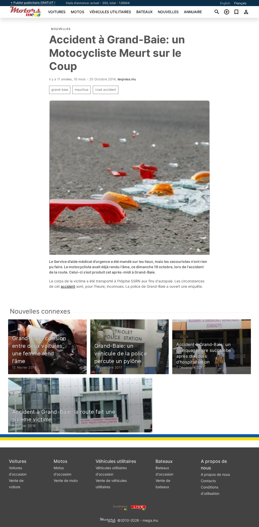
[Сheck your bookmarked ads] (236, 12)
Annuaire (193, 12)
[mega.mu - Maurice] (107, 520)
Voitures (57, 12)
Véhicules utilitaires (110, 12)
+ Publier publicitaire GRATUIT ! (33, 3)
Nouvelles (168, 12)
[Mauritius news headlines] (138, 507)
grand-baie (59, 90)
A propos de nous (215, 474)
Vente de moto (66, 480)
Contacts (208, 481)
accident (68, 286)
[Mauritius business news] (120, 507)
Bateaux (144, 12)
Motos (77, 12)
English (225, 3)
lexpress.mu (127, 79)
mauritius (82, 90)
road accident (105, 90)
